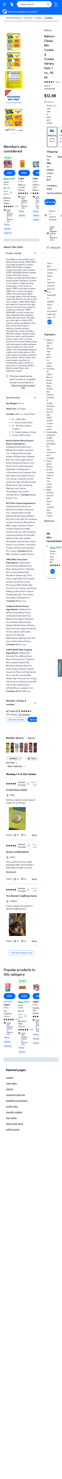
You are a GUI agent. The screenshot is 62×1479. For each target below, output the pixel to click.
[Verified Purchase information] (28, 783)
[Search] (47, 4)
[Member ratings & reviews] (35, 701)
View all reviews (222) (21, 952)
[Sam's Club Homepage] (12, 4)
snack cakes (11, 1083)
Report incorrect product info (23, 386)
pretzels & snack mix (15, 1094)
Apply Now (49, 321)
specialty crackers (14, 1112)
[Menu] (4, 4)
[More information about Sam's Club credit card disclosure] (54, 317)
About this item (13, 247)
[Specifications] (35, 397)
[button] (7, 747)
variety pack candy (14, 1123)
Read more (49, 520)
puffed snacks (12, 1129)
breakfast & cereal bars (17, 1100)
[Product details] (35, 253)
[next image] (13, 133)
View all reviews (16, 719)
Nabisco (48, 30)
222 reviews (24, 714)
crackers (10, 1077)
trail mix (9, 1089)
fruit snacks (11, 1117)
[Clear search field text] (44, 4)
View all (31, 737)
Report (34, 835)
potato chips (12, 1106)
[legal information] (54, 106)
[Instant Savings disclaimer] (11, 192)
